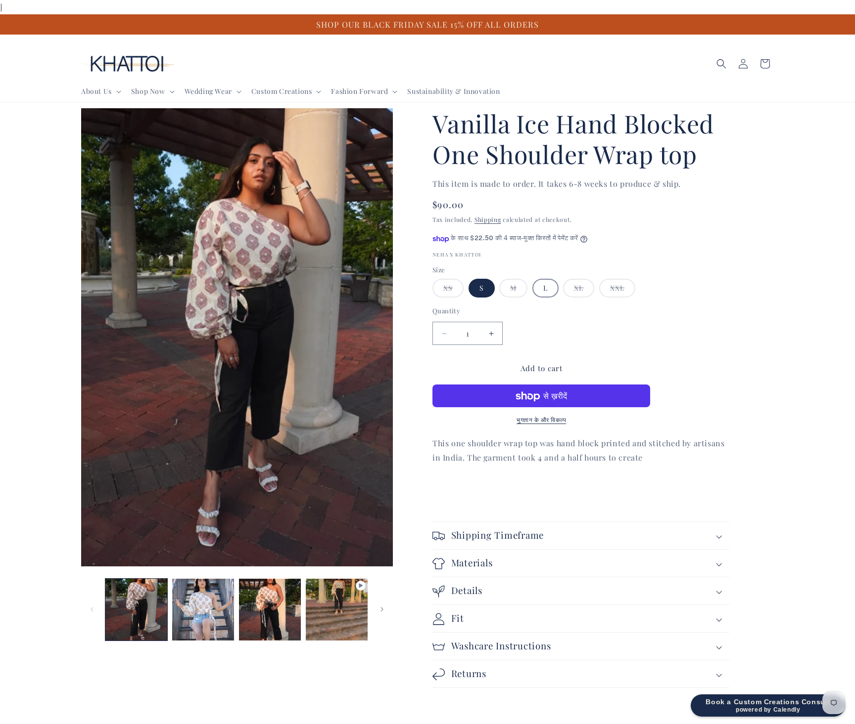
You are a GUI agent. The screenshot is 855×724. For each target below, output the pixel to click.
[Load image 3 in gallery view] (270, 609)
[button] (100, 91)
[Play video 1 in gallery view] (337, 609)
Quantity (446, 311)
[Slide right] (382, 609)
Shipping (488, 220)
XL (584, 290)
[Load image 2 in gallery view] (203, 609)
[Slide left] (92, 609)
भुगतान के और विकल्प (541, 420)
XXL (622, 290)
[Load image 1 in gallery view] (136, 609)
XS (453, 290)
